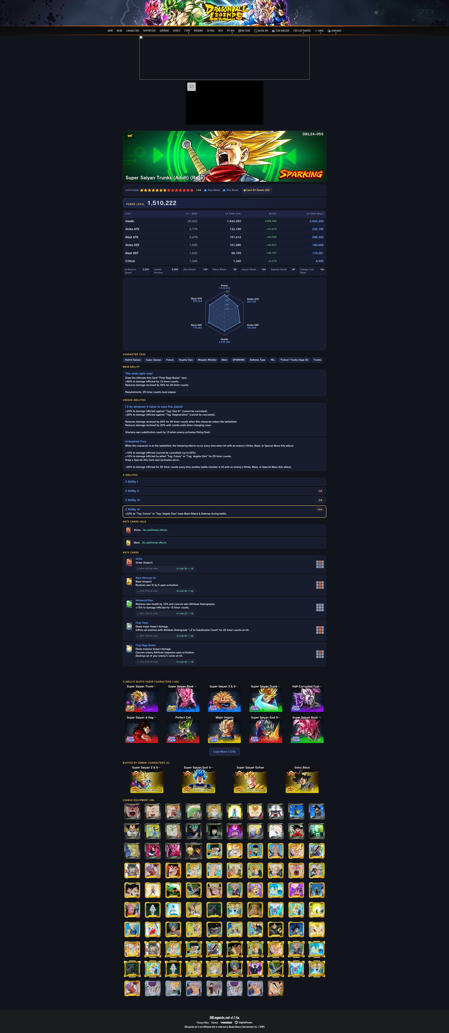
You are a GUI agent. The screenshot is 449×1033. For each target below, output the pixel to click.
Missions (198, 30)
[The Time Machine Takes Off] (194, 812)
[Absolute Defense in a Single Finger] (317, 831)
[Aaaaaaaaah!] (296, 871)
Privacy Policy (203, 1022)
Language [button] (335, 30)
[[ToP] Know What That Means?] (234, 989)
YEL (273, 360)
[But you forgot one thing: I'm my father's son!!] (234, 910)
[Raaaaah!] (153, 812)
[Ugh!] (317, 871)
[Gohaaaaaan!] (132, 812)
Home (110, 30)
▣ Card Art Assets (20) (257, 190)
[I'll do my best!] (214, 989)
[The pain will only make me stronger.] (317, 812)
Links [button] (320, 30)
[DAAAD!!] (173, 812)
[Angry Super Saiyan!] (234, 851)
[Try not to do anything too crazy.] (214, 831)
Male (224, 360)
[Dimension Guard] (153, 871)
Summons (164, 30)
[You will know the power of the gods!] (173, 851)
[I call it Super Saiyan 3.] (296, 910)
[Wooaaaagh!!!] (255, 910)
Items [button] (187, 30)
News (119, 30)
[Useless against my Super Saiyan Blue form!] (275, 890)
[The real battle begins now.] (275, 989)
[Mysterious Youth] (275, 851)
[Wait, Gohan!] (132, 890)
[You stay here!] (194, 871)
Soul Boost (214, 190)
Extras (211, 30)
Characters (132, 30)
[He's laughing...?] (132, 831)
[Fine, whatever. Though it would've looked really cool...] (234, 930)
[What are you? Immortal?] (132, 930)
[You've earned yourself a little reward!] (234, 949)
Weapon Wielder (207, 360)
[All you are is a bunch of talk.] (296, 831)
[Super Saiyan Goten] (214, 812)
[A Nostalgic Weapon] (296, 930)
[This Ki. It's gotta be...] (317, 851)
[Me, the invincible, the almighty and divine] (275, 812)
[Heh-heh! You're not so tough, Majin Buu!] (153, 831)
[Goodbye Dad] (234, 890)
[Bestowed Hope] (173, 930)
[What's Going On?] (194, 989)
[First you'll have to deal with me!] (255, 812)
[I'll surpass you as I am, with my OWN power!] (153, 851)
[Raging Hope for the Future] (234, 812)
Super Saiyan (153, 360)
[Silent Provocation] (173, 831)
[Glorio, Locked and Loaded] (255, 831)
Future (170, 360)
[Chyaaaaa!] (296, 851)
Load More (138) (224, 751)
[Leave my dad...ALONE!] (255, 851)
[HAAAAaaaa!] (275, 831)
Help (220, 30)
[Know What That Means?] (153, 989)
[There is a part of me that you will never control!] (317, 910)
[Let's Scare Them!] (214, 969)
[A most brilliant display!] (275, 930)
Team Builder (282, 30)
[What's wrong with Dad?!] (255, 890)
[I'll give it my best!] (214, 890)
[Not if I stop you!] (194, 831)
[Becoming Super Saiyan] (173, 890)
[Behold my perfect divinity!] (214, 910)
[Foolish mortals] (255, 969)
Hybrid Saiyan (133, 360)
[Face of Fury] (214, 930)
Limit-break (163, 190)
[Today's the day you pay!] (275, 871)
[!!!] (132, 871)
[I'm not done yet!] (153, 930)
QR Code (245, 30)
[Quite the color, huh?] (234, 831)
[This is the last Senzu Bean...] (173, 871)
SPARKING (239, 360)
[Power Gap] (317, 890)
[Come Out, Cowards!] (173, 989)
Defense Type (257, 360)
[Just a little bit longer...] (194, 930)
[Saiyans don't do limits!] (173, 910)
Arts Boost (232, 190)
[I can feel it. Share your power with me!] (275, 910)
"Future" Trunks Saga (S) (294, 360)
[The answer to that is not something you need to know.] (296, 812)
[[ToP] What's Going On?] (255, 989)
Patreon (214, 1022)
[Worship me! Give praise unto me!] (153, 910)
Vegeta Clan (186, 360)
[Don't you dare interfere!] (255, 930)
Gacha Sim (262, 30)
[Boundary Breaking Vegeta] (153, 890)
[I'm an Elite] (214, 851)
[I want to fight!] (214, 871)
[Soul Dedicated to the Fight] (132, 949)
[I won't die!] (234, 871)
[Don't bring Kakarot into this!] (132, 910)
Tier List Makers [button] (302, 30)
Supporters (149, 30)
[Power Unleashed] (296, 890)
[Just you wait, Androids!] (255, 871)
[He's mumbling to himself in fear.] (194, 890)
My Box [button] (230, 30)
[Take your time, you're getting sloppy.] (132, 851)
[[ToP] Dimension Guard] (132, 989)
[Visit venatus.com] (256, 119)
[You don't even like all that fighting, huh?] (194, 851)
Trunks (317, 360)
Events (176, 30)
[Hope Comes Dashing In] (317, 930)
